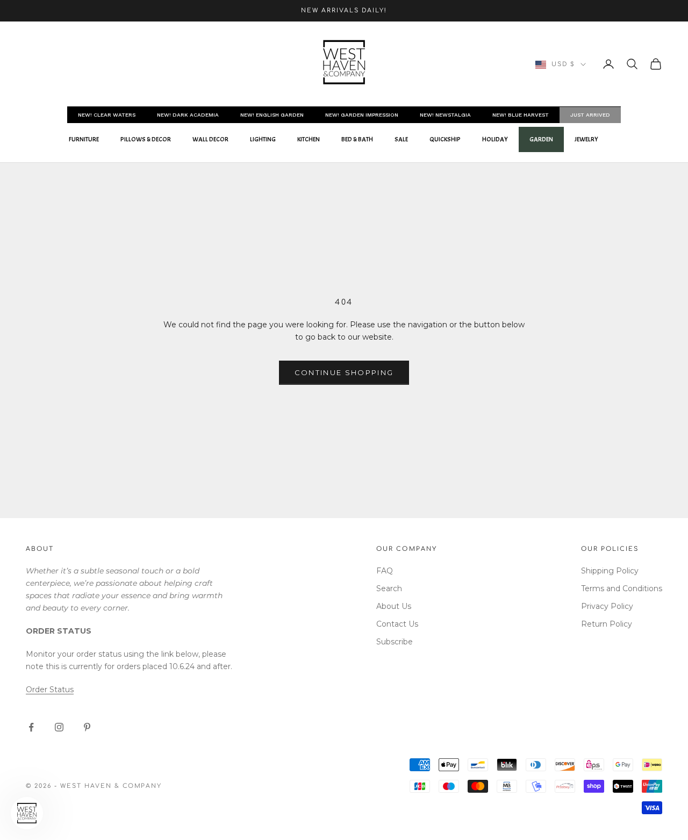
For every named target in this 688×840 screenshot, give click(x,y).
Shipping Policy (610, 571)
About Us (393, 606)
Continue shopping (344, 372)
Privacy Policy (607, 606)
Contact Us (397, 624)
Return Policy (606, 624)
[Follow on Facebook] (31, 727)
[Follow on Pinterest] (87, 727)
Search (389, 588)
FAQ (384, 571)
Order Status (50, 689)
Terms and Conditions (621, 588)
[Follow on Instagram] (59, 727)
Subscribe (394, 642)
